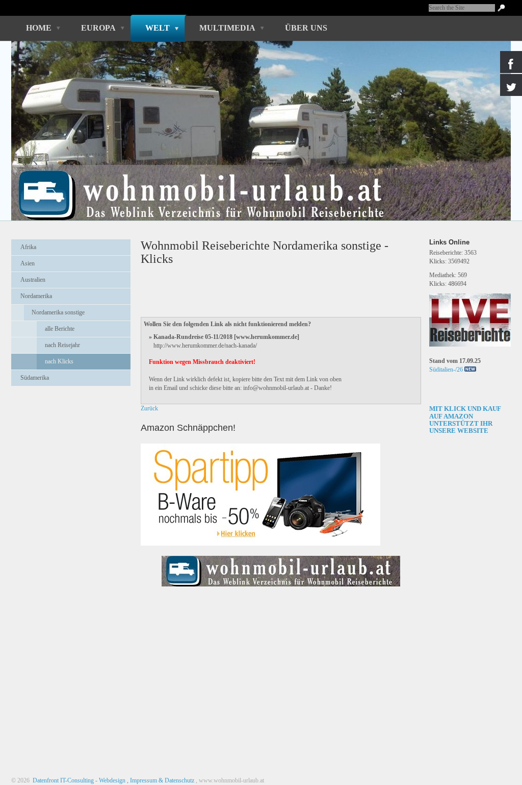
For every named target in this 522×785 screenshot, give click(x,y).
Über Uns (306, 27)
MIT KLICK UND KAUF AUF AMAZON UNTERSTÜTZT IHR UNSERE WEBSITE (465, 419)
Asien (27, 263)
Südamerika (34, 377)
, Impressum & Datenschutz (160, 780)
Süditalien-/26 (446, 369)
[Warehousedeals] (260, 495)
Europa (98, 27)
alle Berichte (59, 328)
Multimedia (227, 27)
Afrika (28, 247)
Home (38, 27)
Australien (32, 279)
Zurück (149, 408)
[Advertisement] (70, 419)
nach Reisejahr (62, 345)
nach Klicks (59, 361)
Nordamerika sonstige (58, 312)
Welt (157, 27)
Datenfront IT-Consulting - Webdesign (78, 780)
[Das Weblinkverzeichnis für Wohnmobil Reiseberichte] (281, 589)
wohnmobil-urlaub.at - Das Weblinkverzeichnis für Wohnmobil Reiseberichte (255, 177)
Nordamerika (36, 296)
